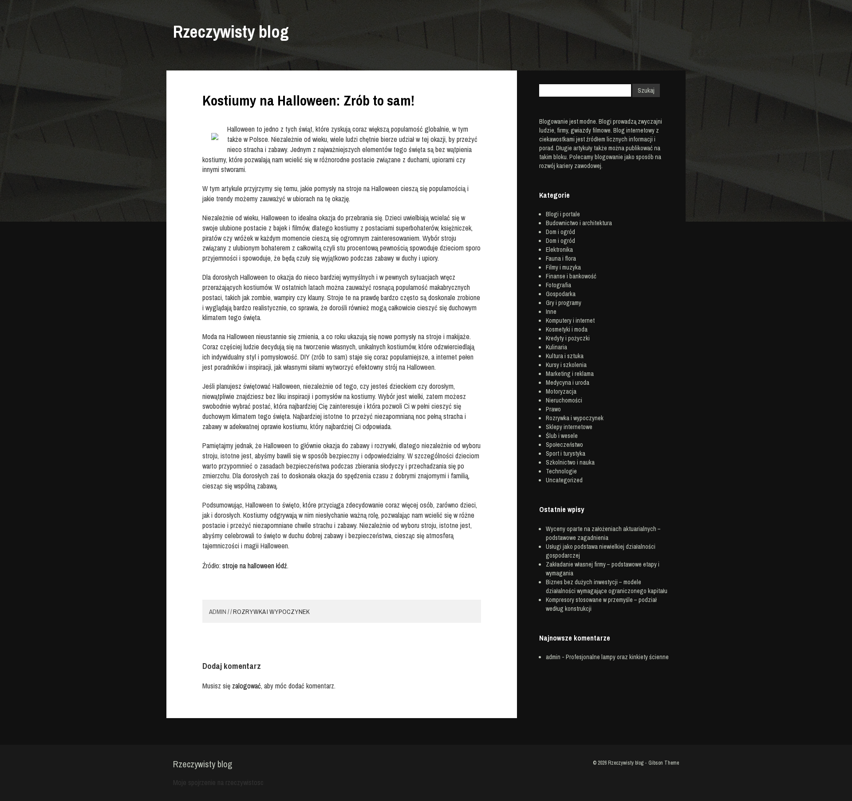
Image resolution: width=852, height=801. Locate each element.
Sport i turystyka (565, 453)
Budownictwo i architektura (579, 223)
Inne (551, 312)
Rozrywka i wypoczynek (271, 611)
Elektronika (559, 250)
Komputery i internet (570, 320)
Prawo (553, 409)
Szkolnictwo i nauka (570, 462)
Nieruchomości (564, 400)
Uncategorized (564, 480)
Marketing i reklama (570, 374)
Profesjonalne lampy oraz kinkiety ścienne (617, 657)
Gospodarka (561, 294)
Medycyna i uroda (567, 383)
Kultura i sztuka (565, 356)
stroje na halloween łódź (254, 565)
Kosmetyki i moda (567, 329)
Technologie (561, 471)
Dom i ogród (560, 232)
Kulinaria (556, 347)
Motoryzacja (561, 391)
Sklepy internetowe (569, 427)
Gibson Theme (663, 762)
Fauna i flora (561, 258)
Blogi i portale (563, 214)
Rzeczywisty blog (231, 31)
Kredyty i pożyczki (568, 338)
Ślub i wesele (562, 436)
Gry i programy (563, 303)
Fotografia (558, 285)
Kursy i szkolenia (566, 365)
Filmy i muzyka (563, 267)
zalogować (246, 686)
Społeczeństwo (564, 445)
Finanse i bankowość (571, 276)
